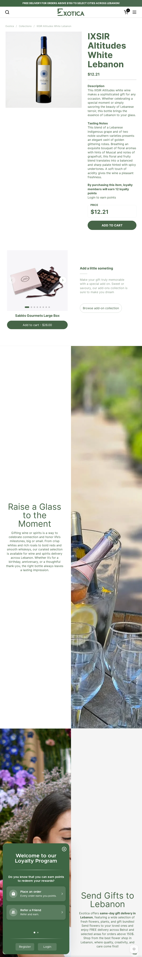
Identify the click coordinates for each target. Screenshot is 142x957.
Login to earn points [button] (102, 197)
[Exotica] (71, 12)
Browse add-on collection (101, 308)
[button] (7, 12)
